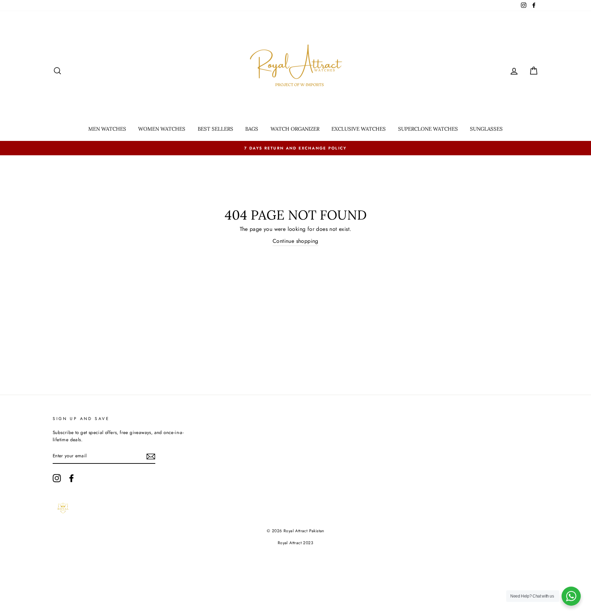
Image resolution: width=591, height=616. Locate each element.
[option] (295, 148)
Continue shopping (295, 241)
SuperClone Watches (428, 129)
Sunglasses (486, 129)
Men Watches (107, 129)
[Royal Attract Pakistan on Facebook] (71, 478)
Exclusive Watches (358, 129)
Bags (251, 129)
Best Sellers (215, 129)
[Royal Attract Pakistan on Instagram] (57, 478)
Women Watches (161, 129)
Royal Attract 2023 (295, 543)
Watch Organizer (295, 129)
